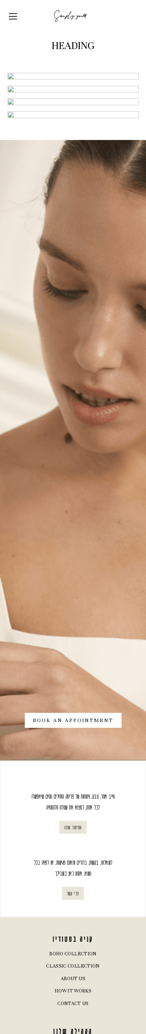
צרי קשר (73, 893)
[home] (70, 16)
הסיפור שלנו (73, 827)
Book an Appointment (73, 720)
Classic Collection (72, 966)
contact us (73, 1003)
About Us (73, 979)
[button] (27, 16)
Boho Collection (72, 954)
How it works (73, 991)
